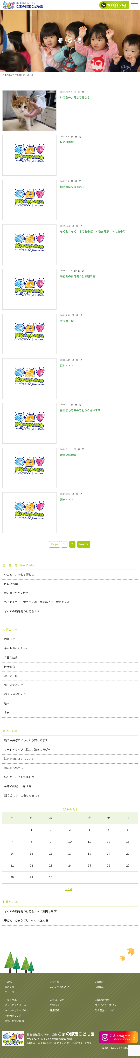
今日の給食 (11, 658)
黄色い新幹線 (68, 455)
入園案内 (99, 982)
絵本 (7, 704)
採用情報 (54, 1010)
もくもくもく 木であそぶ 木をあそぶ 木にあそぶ (92, 232)
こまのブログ (57, 1000)
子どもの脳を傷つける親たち (77, 276)
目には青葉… (68, 142)
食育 (7, 713)
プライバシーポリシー (107, 1005)
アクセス (9, 992)
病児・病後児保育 (14, 1021)
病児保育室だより (15, 694)
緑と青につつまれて (72, 187)
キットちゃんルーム (16, 648)
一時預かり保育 (13, 1016)
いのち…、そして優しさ (75, 98)
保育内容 (54, 982)
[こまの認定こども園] (70, 5)
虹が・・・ (67, 366)
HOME (8, 982)
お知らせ (9, 639)
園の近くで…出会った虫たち (22, 796)
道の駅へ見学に (13, 768)
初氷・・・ (67, 500)
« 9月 (68, 889)
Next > (83, 544)
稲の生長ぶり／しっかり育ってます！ (27, 741)
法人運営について (104, 1010)
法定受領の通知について (19, 759)
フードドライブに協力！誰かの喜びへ (27, 750)
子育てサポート (13, 1000)
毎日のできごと (13, 685)
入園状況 (99, 987)
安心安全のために (59, 987)
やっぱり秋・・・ (71, 321)
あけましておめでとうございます (80, 410)
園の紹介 (9, 987)
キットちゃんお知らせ (17, 1010)
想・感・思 (79, 92)
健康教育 (9, 667)
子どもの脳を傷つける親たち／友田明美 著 (30, 912)
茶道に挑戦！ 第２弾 (17, 786)
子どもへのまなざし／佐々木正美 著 (26, 921)
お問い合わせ (102, 1000)
